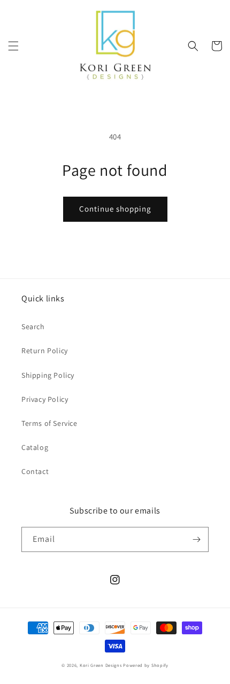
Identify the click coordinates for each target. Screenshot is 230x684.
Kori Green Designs (101, 665)
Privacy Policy (44, 399)
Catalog (34, 447)
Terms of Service (49, 423)
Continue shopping (115, 209)
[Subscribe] (196, 539)
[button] (13, 46)
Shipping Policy (47, 375)
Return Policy (44, 350)
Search (33, 326)
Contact (35, 471)
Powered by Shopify (145, 665)
